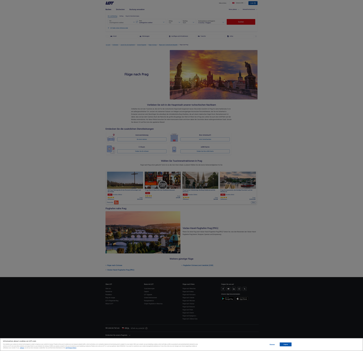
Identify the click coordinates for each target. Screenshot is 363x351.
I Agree (285, 344)
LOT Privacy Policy (71, 348)
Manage (272, 344)
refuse (22, 348)
